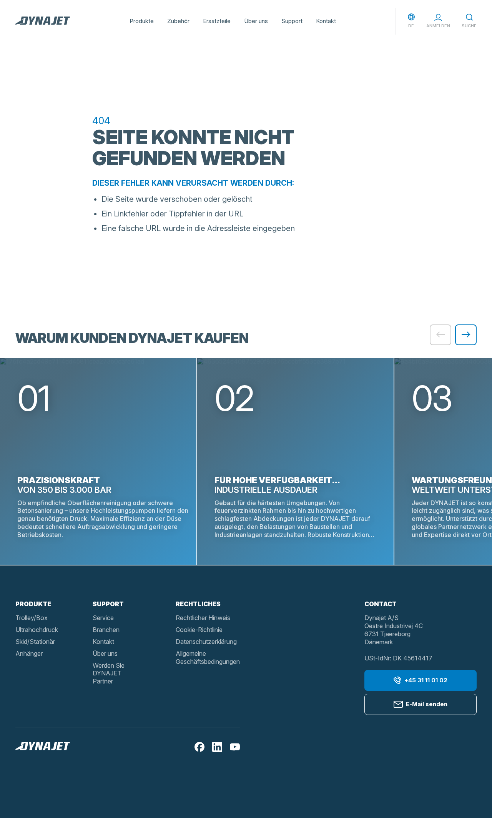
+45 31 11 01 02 (425, 680)
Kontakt (326, 21)
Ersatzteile (217, 21)
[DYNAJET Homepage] (42, 21)
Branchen (106, 629)
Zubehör (178, 21)
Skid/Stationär (35, 641)
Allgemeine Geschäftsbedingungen (208, 657)
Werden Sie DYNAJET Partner (109, 673)
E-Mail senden (426, 704)
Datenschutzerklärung (206, 641)
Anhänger (29, 653)
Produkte (142, 21)
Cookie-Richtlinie (199, 629)
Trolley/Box (31, 618)
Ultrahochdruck (36, 629)
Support (292, 21)
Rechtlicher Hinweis (203, 618)
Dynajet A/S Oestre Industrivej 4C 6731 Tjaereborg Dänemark (393, 629)
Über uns (256, 21)
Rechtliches (198, 604)
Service (103, 618)
